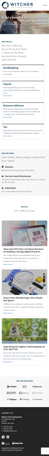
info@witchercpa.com (10, 431)
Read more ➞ (24, 264)
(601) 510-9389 (7, 429)
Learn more (15, 74)
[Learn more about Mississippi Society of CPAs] (17, 443)
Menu (45, 5)
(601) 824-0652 (8, 427)
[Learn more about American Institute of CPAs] (5, 443)
